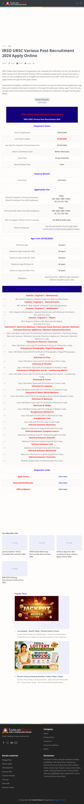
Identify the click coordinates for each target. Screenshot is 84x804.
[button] (77, 3)
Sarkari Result (37, 800)
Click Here (63, 476)
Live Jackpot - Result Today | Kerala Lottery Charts (38, 631)
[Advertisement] (42, 25)
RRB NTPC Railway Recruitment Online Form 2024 (13, 580)
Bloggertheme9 (59, 800)
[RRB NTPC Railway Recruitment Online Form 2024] (14, 568)
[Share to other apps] (33, 63)
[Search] (80, 3)
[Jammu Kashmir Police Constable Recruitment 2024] (14, 542)
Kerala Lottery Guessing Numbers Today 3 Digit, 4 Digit (40, 676)
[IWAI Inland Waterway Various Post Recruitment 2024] (42, 542)
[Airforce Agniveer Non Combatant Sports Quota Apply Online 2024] (69, 542)
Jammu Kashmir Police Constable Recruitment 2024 (13, 553)
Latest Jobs (42, 102)
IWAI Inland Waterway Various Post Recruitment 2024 (40, 554)
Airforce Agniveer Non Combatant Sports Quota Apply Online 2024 (67, 554)
